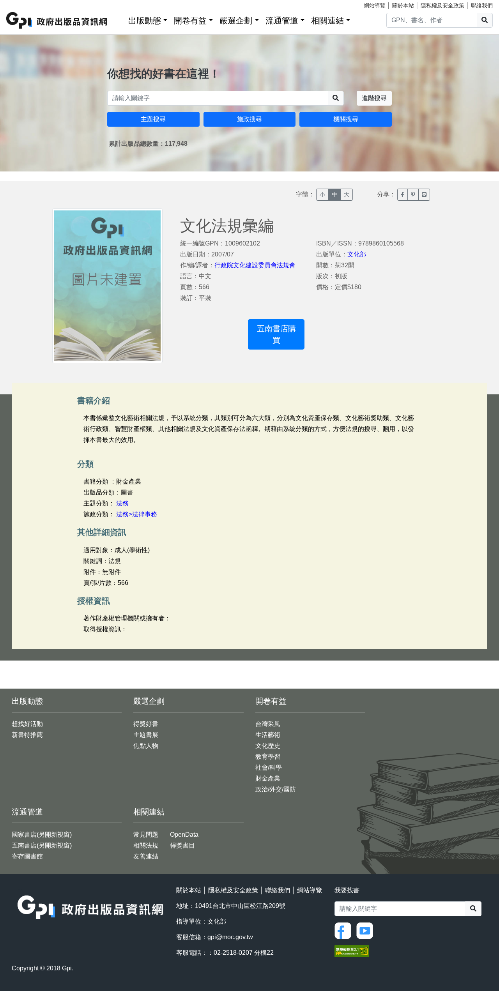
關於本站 (403, 5)
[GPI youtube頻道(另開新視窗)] (366, 930)
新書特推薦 (27, 734)
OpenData (184, 834)
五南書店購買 (276, 334)
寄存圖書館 (27, 856)
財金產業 (267, 778)
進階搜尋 (374, 98)
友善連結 (145, 856)
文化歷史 (267, 745)
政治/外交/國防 (275, 789)
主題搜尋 (153, 119)
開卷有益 (190, 20)
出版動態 (144, 20)
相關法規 (145, 845)
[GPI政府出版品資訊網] (57, 20)
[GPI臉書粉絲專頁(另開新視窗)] (344, 930)
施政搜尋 (249, 119)
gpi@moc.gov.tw (230, 937)
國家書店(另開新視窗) (42, 834)
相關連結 (327, 20)
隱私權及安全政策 (442, 5)
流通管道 (281, 20)
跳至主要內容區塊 (22, 4)
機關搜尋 (345, 119)
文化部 (356, 254)
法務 (122, 503)
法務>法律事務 (136, 514)
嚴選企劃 (235, 20)
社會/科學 (268, 767)
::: (119, 19)
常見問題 (145, 834)
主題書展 (145, 734)
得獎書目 (182, 845)
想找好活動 (27, 724)
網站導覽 (375, 5)
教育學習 (267, 756)
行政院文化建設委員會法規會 (255, 265)
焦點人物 (145, 745)
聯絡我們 (482, 5)
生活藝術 (267, 734)
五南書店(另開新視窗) (42, 845)
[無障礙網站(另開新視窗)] (351, 950)
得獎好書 (145, 724)
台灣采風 (267, 724)
